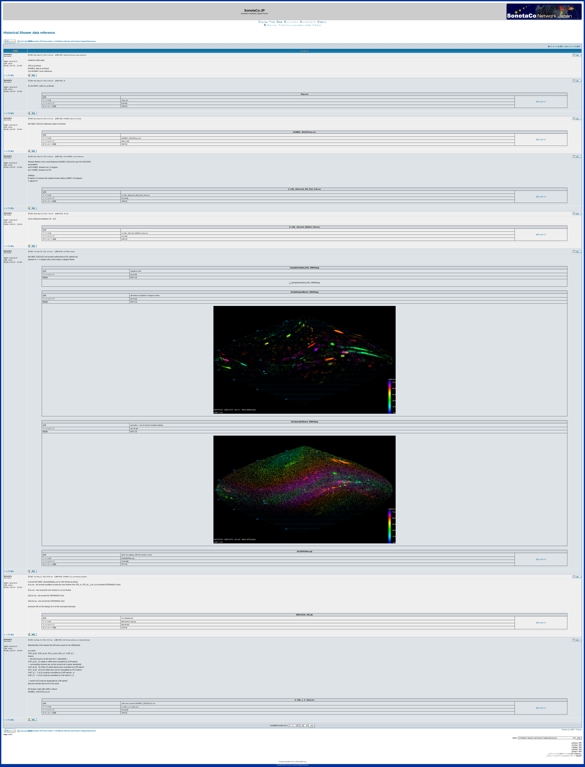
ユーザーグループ (309, 22)
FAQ (273, 22)
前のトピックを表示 (555, 46)
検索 (280, 22)
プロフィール (271, 25)
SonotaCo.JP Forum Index (42, 41)
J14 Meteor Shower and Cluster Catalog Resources (75, 41)
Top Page (264, 22)
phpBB (288, 761)
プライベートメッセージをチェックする (295, 25)
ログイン (318, 25)
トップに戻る (9, 75)
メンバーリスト (292, 22)
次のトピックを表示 (572, 46)
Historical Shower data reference (29, 33)
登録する (323, 22)
